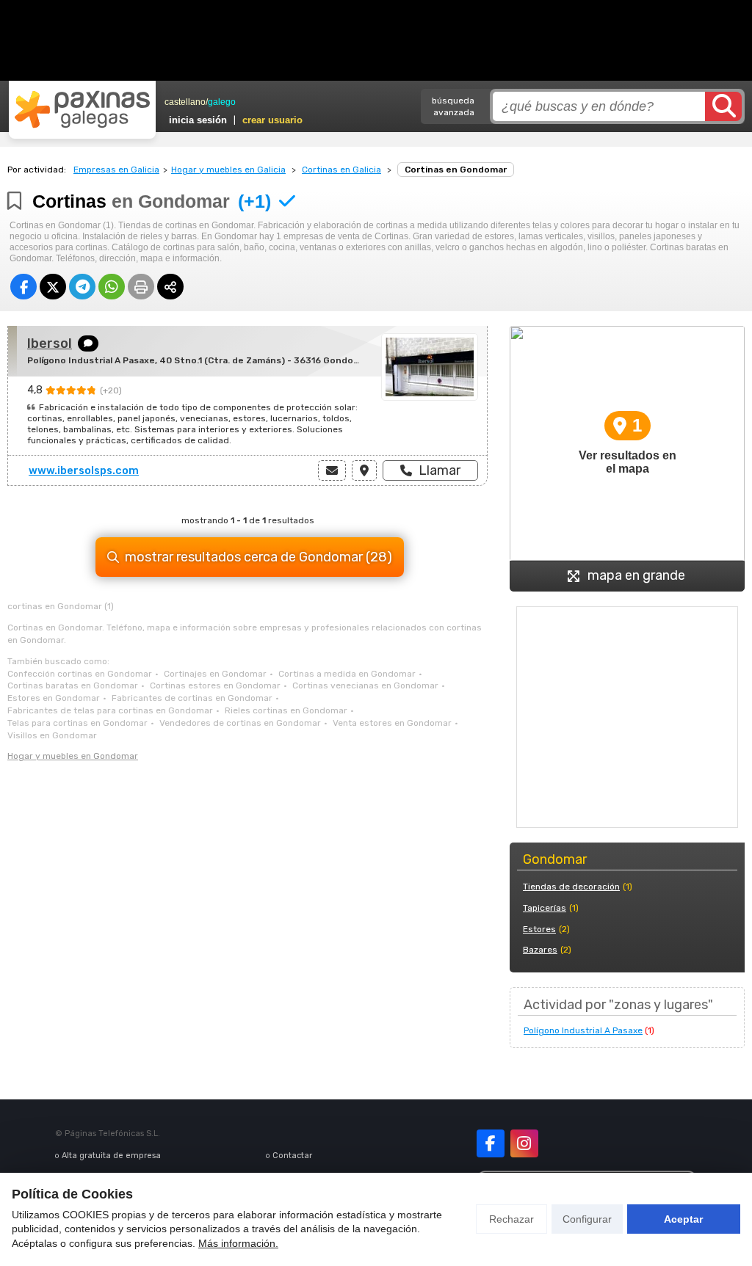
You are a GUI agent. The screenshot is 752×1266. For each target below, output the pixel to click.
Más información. (238, 1243)
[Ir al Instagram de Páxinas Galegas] (524, 1143)
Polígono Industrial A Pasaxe (583, 1030)
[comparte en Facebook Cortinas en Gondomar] (23, 286)
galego (222, 102)
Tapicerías (544, 908)
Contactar (292, 1155)
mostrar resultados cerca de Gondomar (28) (258, 557)
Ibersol (49, 343)
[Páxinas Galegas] (82, 109)
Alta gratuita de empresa (111, 1155)
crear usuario (272, 119)
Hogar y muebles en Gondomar (72, 756)
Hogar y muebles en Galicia (228, 169)
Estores (539, 929)
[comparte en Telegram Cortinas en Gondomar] (82, 286)
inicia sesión (198, 119)
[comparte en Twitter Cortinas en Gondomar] (53, 286)
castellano (185, 102)
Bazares (540, 950)
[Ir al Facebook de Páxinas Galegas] (491, 1143)
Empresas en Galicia (116, 169)
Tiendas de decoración (571, 886)
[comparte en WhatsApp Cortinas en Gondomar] (111, 286)
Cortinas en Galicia (341, 169)
